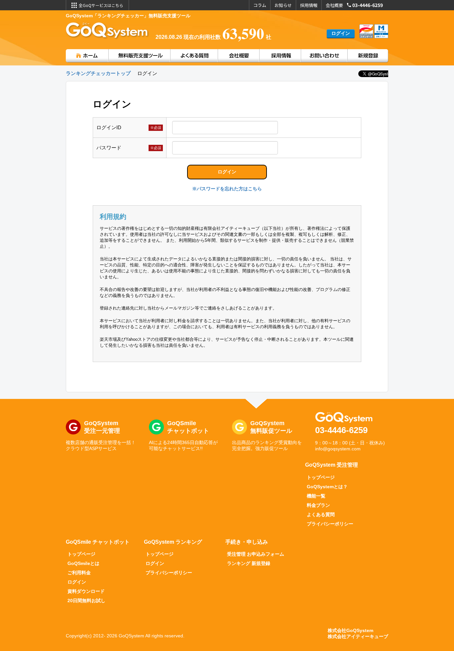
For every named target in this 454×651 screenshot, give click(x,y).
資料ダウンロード (86, 591)
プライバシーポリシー (330, 523)
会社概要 (334, 5)
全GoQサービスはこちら (101, 5)
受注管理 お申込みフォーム (255, 554)
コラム (259, 5)
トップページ (321, 477)
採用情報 (308, 5)
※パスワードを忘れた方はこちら (227, 188)
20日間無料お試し (86, 600)
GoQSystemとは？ (327, 486)
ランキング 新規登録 (248, 563)
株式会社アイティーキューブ (358, 636)
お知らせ (283, 5)
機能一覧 (316, 496)
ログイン (76, 582)
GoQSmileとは (83, 563)
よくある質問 (321, 514)
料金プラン (318, 505)
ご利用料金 (79, 572)
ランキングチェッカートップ (98, 73)
